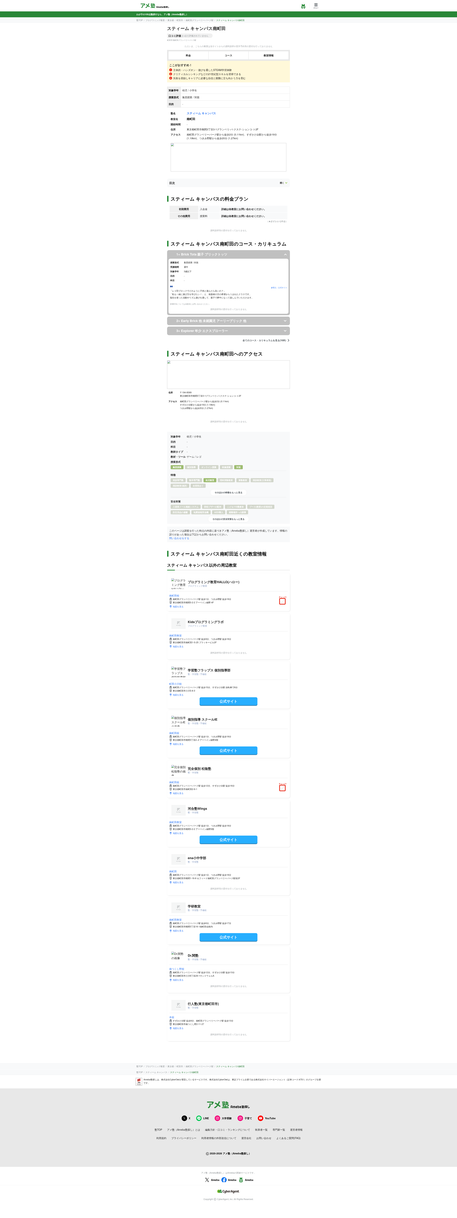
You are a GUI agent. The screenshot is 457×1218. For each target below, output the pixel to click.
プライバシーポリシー (183, 1138)
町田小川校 (175, 683)
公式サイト (228, 701)
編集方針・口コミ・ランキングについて (227, 1129)
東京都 (170, 20)
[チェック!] (283, 602)
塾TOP (139, 20)
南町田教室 (175, 635)
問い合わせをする (179, 538)
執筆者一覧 (261, 1129)
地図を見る (178, 606)
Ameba (215, 1180)
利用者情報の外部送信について (218, 1138)
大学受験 (227, 1118)
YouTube (270, 1118)
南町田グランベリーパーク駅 (200, 20)
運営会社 (246, 1138)
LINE (206, 1118)
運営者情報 (296, 1129)
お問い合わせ (263, 1138)
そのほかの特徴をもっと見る (228, 492)
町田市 (180, 20)
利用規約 (161, 1138)
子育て (248, 1118)
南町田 (173, 871)
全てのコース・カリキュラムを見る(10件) (264, 340)
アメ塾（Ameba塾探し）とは (183, 1129)
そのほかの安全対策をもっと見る (228, 519)
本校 (171, 1017)
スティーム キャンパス (201, 113)
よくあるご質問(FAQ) (288, 1138)
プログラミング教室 (155, 20)
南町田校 (174, 595)
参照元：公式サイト (279, 287)
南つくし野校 (176, 969)
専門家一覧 (279, 1129)
